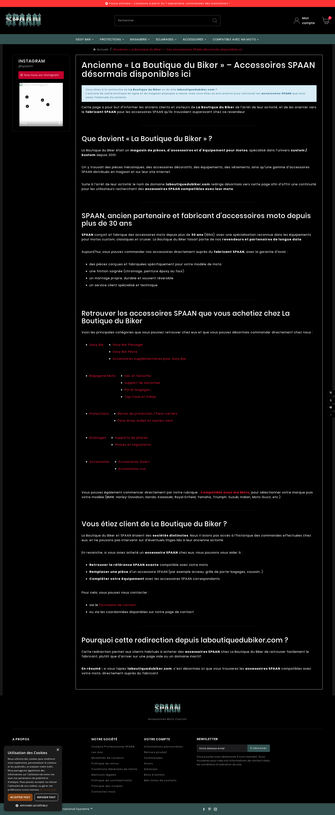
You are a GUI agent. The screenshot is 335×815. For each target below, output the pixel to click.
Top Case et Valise (140, 396)
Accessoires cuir (132, 468)
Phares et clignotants (133, 444)
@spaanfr (25, 66)
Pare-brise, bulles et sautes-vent (145, 420)
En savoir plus (48, 789)
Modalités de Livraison (108, 758)
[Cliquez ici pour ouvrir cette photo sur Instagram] (59, 123)
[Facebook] (204, 809)
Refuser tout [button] (46, 797)
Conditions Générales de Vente (114, 769)
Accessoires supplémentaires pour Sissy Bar (149, 358)
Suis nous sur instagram (41, 75)
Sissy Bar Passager (128, 344)
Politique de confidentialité (112, 780)
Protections (99, 413)
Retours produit (155, 752)
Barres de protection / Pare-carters (148, 413)
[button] (33, 805)
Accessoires (99, 462)
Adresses (151, 769)
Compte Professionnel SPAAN (113, 746)
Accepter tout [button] (20, 797)
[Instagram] (215, 809)
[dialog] (33, 778)
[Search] (215, 20)
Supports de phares (131, 437)
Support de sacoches (142, 383)
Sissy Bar (96, 344)
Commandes (153, 758)
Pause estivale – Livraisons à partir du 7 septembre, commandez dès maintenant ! (169, 3)
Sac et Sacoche (137, 376)
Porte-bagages (137, 390)
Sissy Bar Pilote (125, 351)
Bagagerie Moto (102, 376)
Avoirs (148, 763)
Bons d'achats (154, 775)
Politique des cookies (107, 786)
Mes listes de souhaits (160, 780)
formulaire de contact (117, 605)
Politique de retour (105, 763)
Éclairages (97, 437)
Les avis (97, 752)
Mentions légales (104, 775)
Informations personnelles (163, 746)
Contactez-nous (104, 791)
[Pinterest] (209, 809)
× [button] (57, 749)
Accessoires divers (134, 462)
